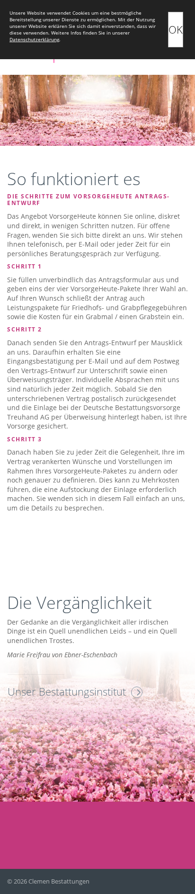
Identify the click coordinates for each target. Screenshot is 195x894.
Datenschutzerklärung (34, 39)
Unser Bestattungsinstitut (67, 691)
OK (175, 29)
